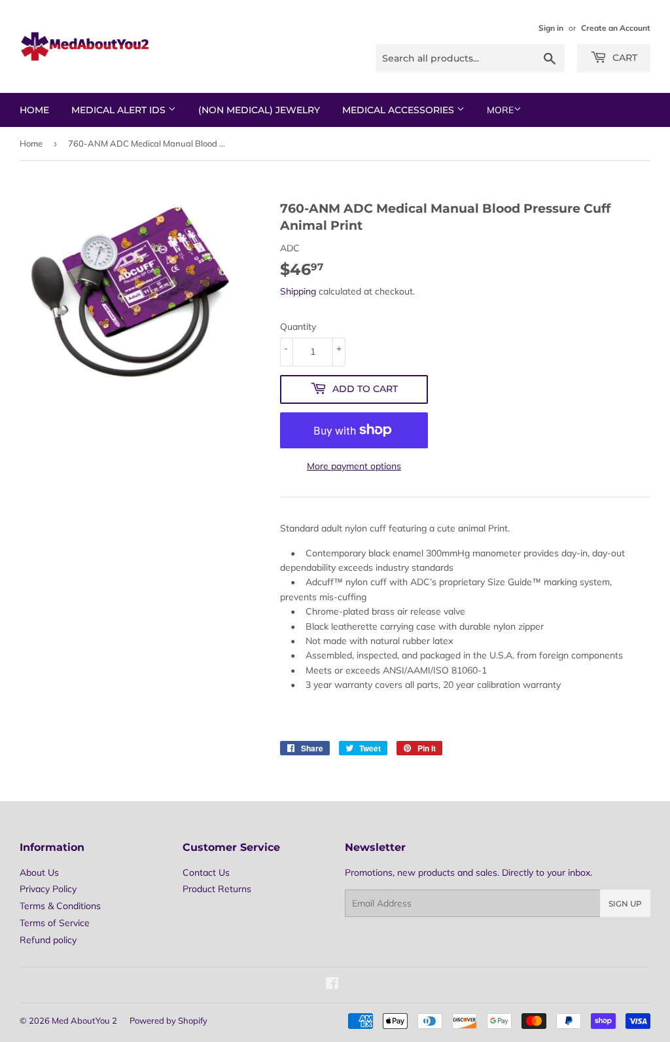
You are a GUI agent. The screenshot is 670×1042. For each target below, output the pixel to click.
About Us (39, 872)
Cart (623, 57)
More (500, 110)
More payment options (354, 466)
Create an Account (615, 28)
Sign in (550, 28)
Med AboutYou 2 (84, 1020)
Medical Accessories (399, 110)
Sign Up (625, 903)
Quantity (298, 326)
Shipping (298, 291)
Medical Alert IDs (119, 110)
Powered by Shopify (168, 1020)
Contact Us (206, 872)
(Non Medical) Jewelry (259, 110)
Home (34, 110)
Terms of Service (55, 923)
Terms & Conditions (60, 906)
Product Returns (217, 889)
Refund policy (48, 940)
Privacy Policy (48, 889)
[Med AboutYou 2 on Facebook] (332, 985)
